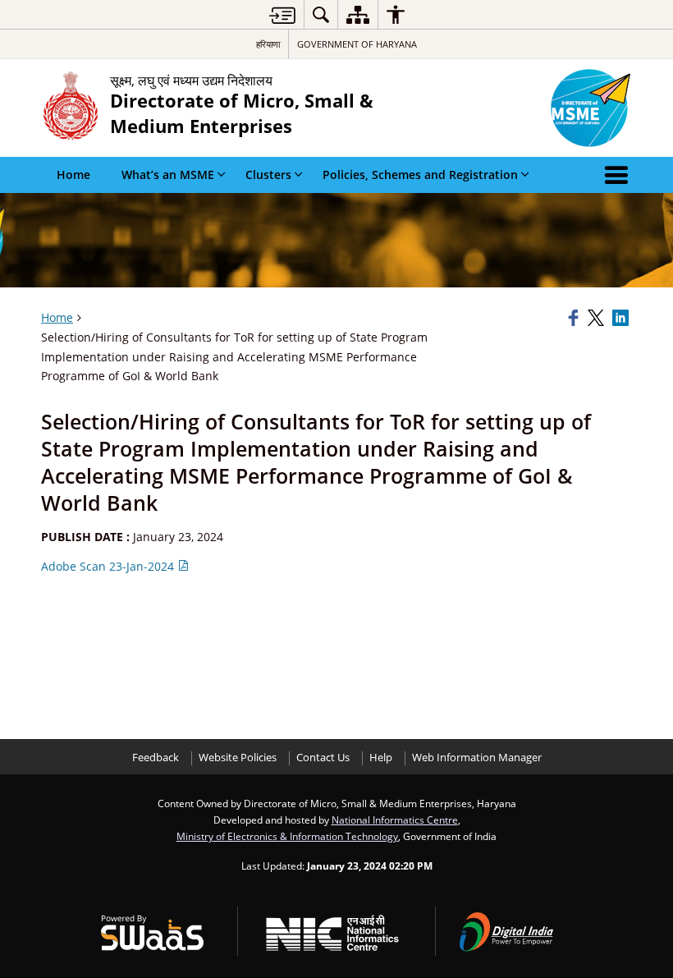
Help (380, 757)
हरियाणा (268, 44)
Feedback (155, 757)
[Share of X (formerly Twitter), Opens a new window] (597, 318)
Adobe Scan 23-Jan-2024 (109, 566)
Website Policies (238, 757)
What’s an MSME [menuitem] (167, 174)
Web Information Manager (477, 757)
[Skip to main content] (282, 15)
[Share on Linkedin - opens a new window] (622, 318)
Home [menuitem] (73, 174)
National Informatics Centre (395, 819)
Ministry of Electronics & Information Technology (287, 836)
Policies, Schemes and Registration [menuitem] (420, 174)
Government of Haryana (357, 44)
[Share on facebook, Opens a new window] (575, 318)
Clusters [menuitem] (268, 174)
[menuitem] (320, 14)
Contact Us (323, 757)
